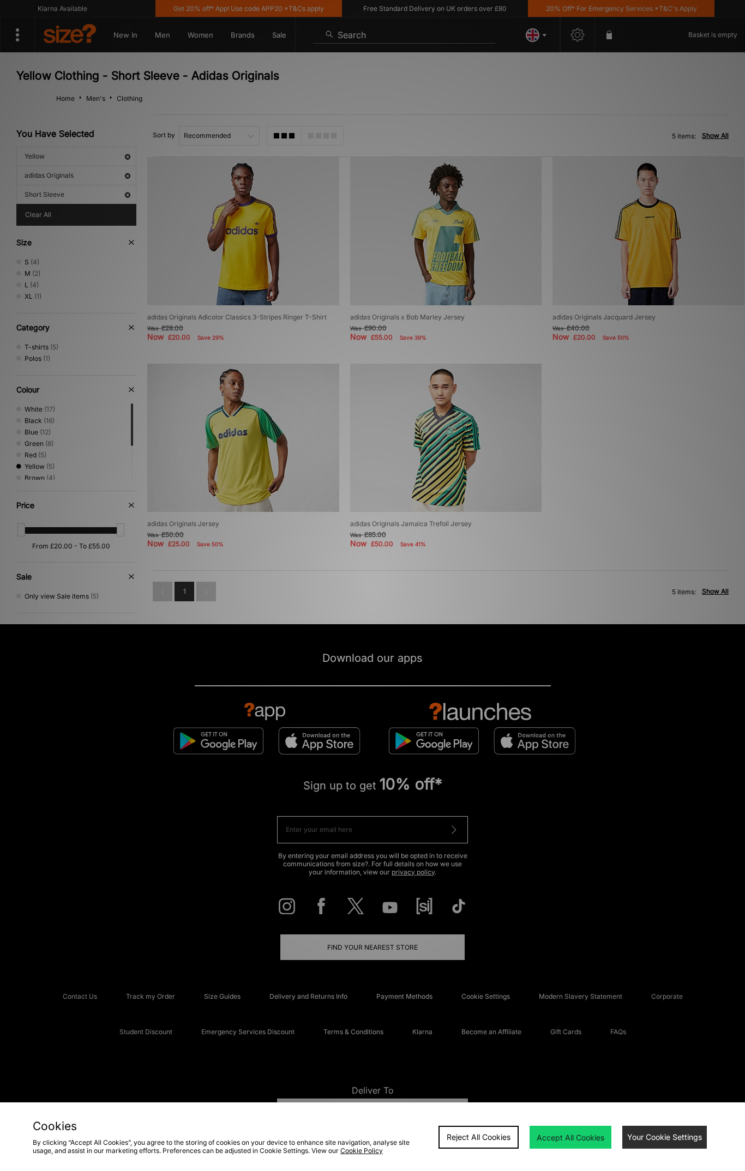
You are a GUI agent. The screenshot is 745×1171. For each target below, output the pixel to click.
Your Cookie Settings (664, 1137)
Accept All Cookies (570, 1137)
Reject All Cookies (478, 1137)
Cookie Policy (361, 1150)
